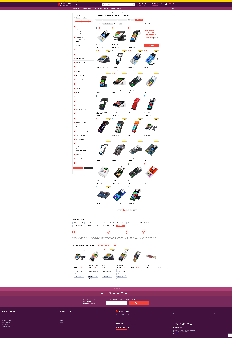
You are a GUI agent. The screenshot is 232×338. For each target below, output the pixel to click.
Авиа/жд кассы (99, 19)
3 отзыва (155, 74)
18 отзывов (156, 51)
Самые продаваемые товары (106, 245)
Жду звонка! (151, 45)
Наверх (117, 289)
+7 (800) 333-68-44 (155, 3)
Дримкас (78, 47)
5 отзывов (156, 96)
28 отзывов (108, 51)
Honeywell (97, 225)
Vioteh (113, 225)
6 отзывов (124, 28)
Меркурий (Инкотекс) (80, 39)
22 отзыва (156, 119)
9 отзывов (124, 96)
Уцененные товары (5, 322)
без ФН (78, 29)
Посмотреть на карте (121, 331)
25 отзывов (140, 119)
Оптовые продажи (5, 326)
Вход (173, 8)
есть (77, 146)
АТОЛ (78, 41)
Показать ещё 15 (77, 49)
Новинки (3, 314)
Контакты (119, 8)
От (74, 17)
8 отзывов (108, 119)
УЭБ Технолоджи (131, 222)
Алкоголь (132, 19)
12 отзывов (140, 28)
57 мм (78, 124)
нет (77, 148)
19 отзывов (124, 51)
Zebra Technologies (88, 225)
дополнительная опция (81, 150)
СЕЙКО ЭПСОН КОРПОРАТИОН (144, 222)
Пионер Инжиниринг (78, 225)
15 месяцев (78, 31)
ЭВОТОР (78, 45)
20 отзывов (108, 28)
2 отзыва (123, 74)
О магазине (112, 8)
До (81, 17)
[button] (159, 267)
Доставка (100, 8)
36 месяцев (78, 33)
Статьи (94, 8)
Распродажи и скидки (6, 318)
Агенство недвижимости (122, 19)
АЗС (129, 19)
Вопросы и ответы (87, 8)
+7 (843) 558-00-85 (141, 3)
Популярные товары (6, 316)
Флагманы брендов (6, 324)
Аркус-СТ (112, 222)
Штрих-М (78, 43)
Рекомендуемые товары (7, 320)
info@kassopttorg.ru (141, 5)
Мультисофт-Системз (121, 222)
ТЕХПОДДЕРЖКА (154, 5)
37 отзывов (98, 250)
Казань (80, 4)
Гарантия (106, 8)
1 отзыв (139, 142)
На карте (94, 5)
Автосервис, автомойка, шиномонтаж (109, 19)
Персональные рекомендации (83, 245)
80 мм (77, 126)
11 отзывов (140, 51)
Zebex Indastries (105, 225)
